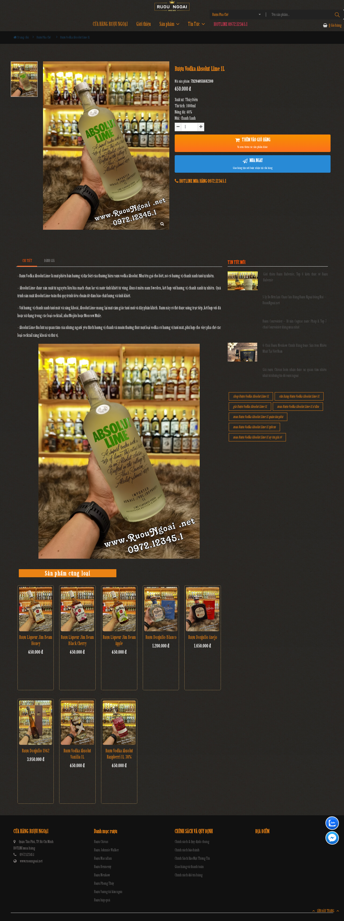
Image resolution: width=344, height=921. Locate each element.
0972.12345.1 (27, 854)
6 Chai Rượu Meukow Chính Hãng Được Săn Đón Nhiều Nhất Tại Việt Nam (295, 348)
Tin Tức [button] (194, 24)
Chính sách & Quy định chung (192, 841)
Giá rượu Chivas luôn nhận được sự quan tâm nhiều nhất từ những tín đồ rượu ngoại (295, 372)
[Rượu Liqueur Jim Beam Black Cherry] (77, 609)
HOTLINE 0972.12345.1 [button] (231, 24)
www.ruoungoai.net (31, 861)
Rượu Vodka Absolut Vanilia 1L (77, 754)
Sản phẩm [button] (167, 24)
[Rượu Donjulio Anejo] (202, 609)
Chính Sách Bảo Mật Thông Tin (192, 858)
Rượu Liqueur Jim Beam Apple (119, 640)
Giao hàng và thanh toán (189, 867)
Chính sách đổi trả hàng (188, 875)
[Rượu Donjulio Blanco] (160, 609)
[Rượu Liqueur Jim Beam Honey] (35, 609)
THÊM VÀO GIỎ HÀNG (253, 143)
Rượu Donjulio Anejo (202, 637)
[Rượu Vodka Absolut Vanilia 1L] (77, 722)
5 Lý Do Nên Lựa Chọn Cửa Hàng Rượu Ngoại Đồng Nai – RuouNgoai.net (295, 300)
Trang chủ (23, 37)
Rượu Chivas (101, 841)
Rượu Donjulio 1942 (35, 751)
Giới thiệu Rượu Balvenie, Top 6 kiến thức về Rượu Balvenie (295, 277)
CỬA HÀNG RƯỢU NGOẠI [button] (110, 24)
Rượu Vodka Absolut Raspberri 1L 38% (119, 754)
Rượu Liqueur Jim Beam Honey (35, 640)
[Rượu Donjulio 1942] (35, 722)
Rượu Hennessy (103, 867)
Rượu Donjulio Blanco (161, 637)
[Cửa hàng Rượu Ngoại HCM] (172, 5)
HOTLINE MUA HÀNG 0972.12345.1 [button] (202, 181)
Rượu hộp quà (102, 900)
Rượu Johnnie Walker (106, 850)
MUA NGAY (253, 163)
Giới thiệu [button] (143, 24)
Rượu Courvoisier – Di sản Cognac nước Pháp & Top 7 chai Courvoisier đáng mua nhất (295, 324)
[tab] (27, 261)
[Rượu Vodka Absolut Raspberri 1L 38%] (119, 722)
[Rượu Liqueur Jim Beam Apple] (119, 609)
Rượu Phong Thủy (104, 883)
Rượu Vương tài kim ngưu (108, 892)
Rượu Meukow (102, 875)
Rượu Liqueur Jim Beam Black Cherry (77, 640)
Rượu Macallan (103, 858)
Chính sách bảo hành (187, 850)
